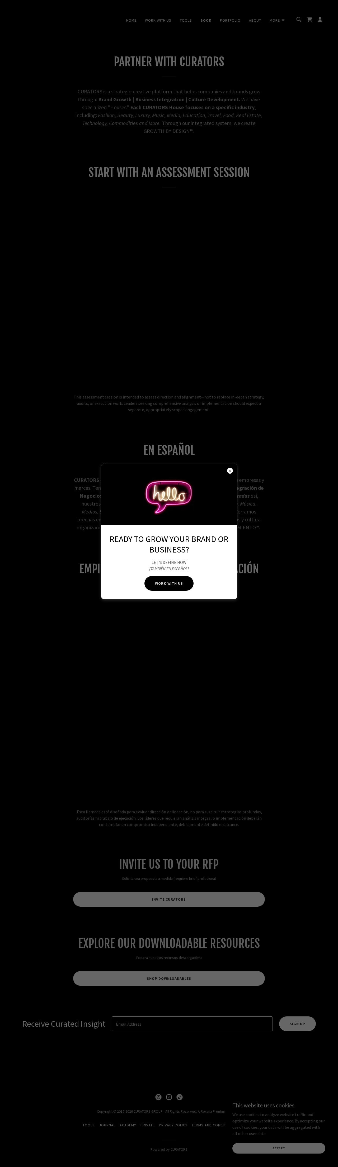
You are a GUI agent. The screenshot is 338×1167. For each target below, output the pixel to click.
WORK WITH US (169, 583)
